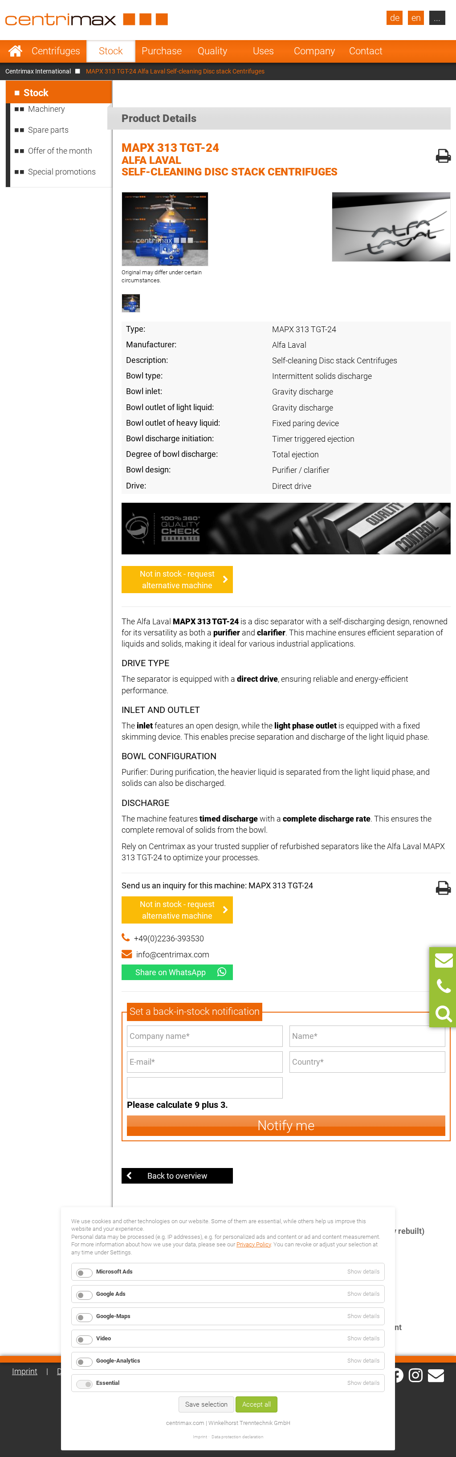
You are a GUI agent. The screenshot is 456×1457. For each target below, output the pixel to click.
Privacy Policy (253, 1244)
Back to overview (177, 1175)
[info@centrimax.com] (436, 1375)
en (416, 17)
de (394, 17)
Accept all (256, 1404)
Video (103, 1338)
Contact (366, 51)
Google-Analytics (118, 1360)
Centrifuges (56, 51)
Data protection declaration (238, 1436)
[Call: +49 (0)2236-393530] (444, 987)
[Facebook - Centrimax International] (396, 1375)
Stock (111, 51)
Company (314, 51)
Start (15, 51)
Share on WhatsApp (170, 972)
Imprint (24, 1371)
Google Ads (111, 1293)
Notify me (286, 1125)
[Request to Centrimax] (444, 960)
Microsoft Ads (114, 1271)
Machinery (46, 109)
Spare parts (48, 129)
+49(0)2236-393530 (169, 938)
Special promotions (62, 171)
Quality (212, 51)
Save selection (206, 1404)
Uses (263, 51)
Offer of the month (60, 150)
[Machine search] (444, 1013)
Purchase (162, 51)
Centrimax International (38, 71)
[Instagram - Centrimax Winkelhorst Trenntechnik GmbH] (416, 1375)
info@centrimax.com (172, 954)
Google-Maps (113, 1316)
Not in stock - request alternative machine (177, 579)
